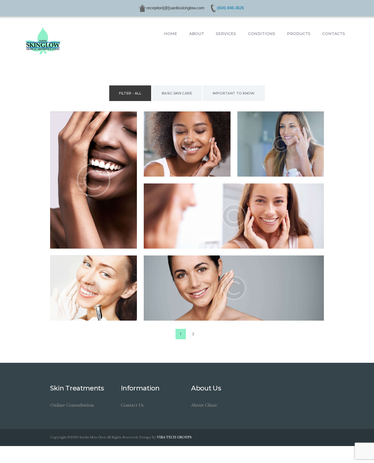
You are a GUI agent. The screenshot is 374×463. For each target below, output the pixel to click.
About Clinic (204, 405)
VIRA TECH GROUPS (174, 437)
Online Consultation (72, 405)
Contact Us (132, 405)
